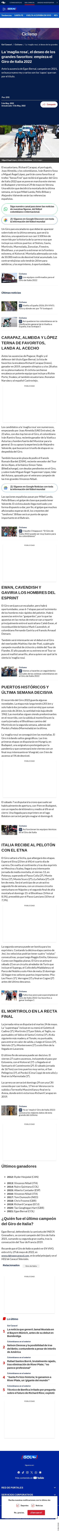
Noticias (39, 1505)
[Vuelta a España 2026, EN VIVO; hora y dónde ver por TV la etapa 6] (9, 306)
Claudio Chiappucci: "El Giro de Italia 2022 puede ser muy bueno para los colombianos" (37, 533)
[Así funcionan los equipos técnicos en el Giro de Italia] (9, 830)
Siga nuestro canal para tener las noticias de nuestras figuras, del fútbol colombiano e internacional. (32, 209)
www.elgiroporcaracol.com (15, 1255)
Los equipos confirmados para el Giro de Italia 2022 (36, 278)
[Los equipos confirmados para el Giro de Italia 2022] (9, 278)
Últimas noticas (15, 2)
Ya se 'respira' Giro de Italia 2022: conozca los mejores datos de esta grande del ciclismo (37, 1112)
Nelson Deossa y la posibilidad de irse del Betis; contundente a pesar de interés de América (31, 1348)
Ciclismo (18, 45)
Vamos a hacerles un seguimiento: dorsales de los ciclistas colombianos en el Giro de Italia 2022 (38, 673)
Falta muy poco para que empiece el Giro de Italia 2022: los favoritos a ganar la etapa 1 (38, 997)
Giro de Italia (31, 1266)
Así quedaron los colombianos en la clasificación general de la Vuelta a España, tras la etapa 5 (38, 324)
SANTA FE (18, 15)
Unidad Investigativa (45, 2)
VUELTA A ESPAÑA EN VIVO (38, 15)
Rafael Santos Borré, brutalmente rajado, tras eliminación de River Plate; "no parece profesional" (31, 1364)
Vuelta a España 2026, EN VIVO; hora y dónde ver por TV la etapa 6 (37, 307)
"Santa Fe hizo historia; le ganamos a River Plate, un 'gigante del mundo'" (29, 1378)
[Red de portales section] (55, 1487)
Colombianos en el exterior (19, 1341)
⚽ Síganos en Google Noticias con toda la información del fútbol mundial (31, 488)
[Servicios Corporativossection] (55, 1495)
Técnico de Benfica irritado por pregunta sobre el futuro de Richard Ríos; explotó (31, 1391)
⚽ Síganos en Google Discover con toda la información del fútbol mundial (32, 220)
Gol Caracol (30, 2)
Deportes (24, 1505)
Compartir (51, 104)
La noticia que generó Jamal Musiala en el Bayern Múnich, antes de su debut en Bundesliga (30, 1333)
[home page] (3, 2)
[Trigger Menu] (3, 9)
